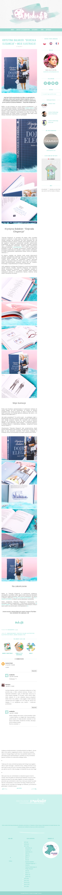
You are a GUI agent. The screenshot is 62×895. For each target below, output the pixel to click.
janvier (27, 876)
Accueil (20, 788)
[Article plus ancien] (34, 789)
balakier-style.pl (29, 108)
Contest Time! (51, 103)
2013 (25, 884)
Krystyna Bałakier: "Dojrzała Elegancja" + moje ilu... (30, 863)
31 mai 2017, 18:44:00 (10, 665)
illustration (30, 633)
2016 (25, 878)
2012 (25, 886)
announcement (11, 633)
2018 (25, 844)
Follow (10, 861)
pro (24, 634)
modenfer (12, 675)
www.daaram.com (51, 150)
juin (26, 857)
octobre (27, 850)
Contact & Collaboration (23, 30)
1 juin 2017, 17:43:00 (9, 686)
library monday (18, 634)
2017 (25, 846)
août (26, 854)
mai (26, 859)
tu (27, 606)
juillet (26, 856)
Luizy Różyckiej (17, 247)
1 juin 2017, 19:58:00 (13, 713)
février (27, 874)
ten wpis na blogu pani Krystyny (22, 597)
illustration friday (7, 634)
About (12, 30)
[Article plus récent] (5, 789)
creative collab (21, 633)
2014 (25, 882)
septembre (28, 852)
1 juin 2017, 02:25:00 (13, 676)
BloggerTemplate (38, 893)
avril (26, 870)
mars (26, 872)
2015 (25, 880)
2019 (25, 842)
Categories (34, 30)
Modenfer (27, 893)
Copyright (48, 30)
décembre (27, 848)
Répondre (34, 671)
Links (42, 30)
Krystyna (7, 684)
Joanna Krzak (9, 663)
